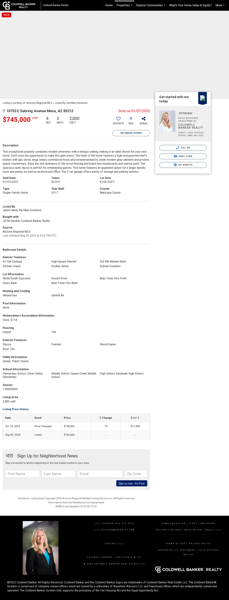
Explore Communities (151, 7)
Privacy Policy (200, 544)
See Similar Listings (131, 133)
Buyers (176, 530)
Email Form (185, 156)
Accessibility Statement (177, 550)
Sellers (161, 530)
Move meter (193, 530)
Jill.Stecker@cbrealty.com (114, 530)
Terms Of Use (176, 544)
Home (109, 5)
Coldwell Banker (100, 557)
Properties (124, 7)
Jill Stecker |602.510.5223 (114, 523)
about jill (213, 530)
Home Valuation (174, 523)
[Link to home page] (21, 5)
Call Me (185, 148)
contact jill (114, 544)
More (220, 7)
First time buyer (202, 523)
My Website (185, 165)
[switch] (118, 121)
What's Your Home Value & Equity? (190, 5)
